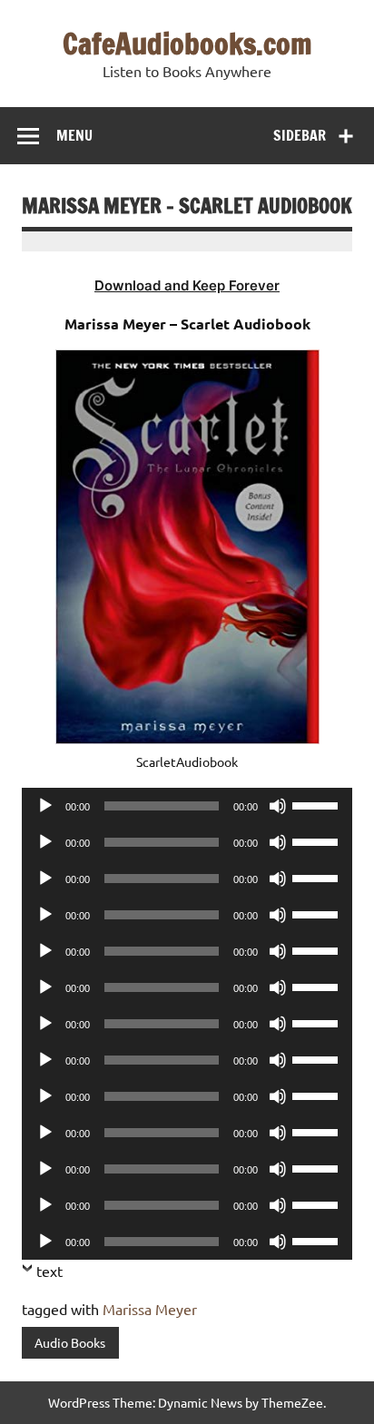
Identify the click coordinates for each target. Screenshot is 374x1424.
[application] (187, 806)
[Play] (45, 806)
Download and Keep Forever (187, 285)
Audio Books (69, 1342)
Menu (74, 135)
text (49, 1271)
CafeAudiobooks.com (187, 43)
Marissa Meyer (150, 1309)
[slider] (317, 804)
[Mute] (278, 806)
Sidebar (299, 135)
